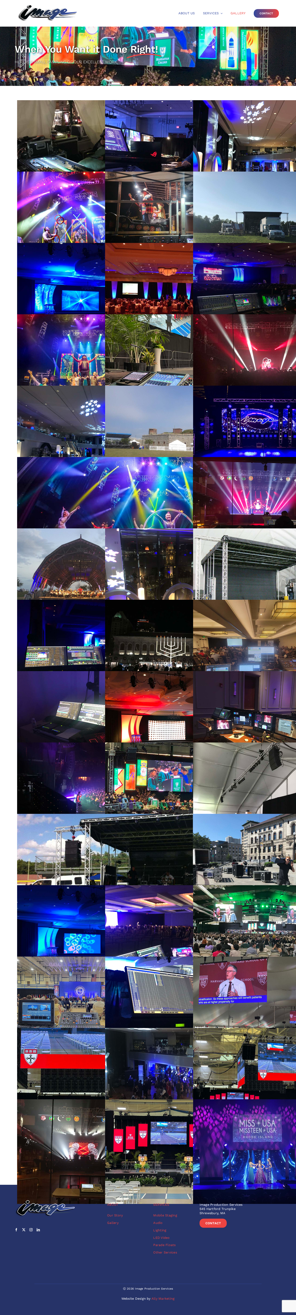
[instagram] (31, 1229)
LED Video (161, 1238)
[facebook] (16, 1229)
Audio (157, 1223)
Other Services (165, 1252)
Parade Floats (164, 1245)
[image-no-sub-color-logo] (47, 5)
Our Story (115, 1215)
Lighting (159, 1230)
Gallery (113, 1223)
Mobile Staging (165, 1215)
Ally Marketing (163, 1298)
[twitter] (23, 1229)
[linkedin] (38, 1229)
